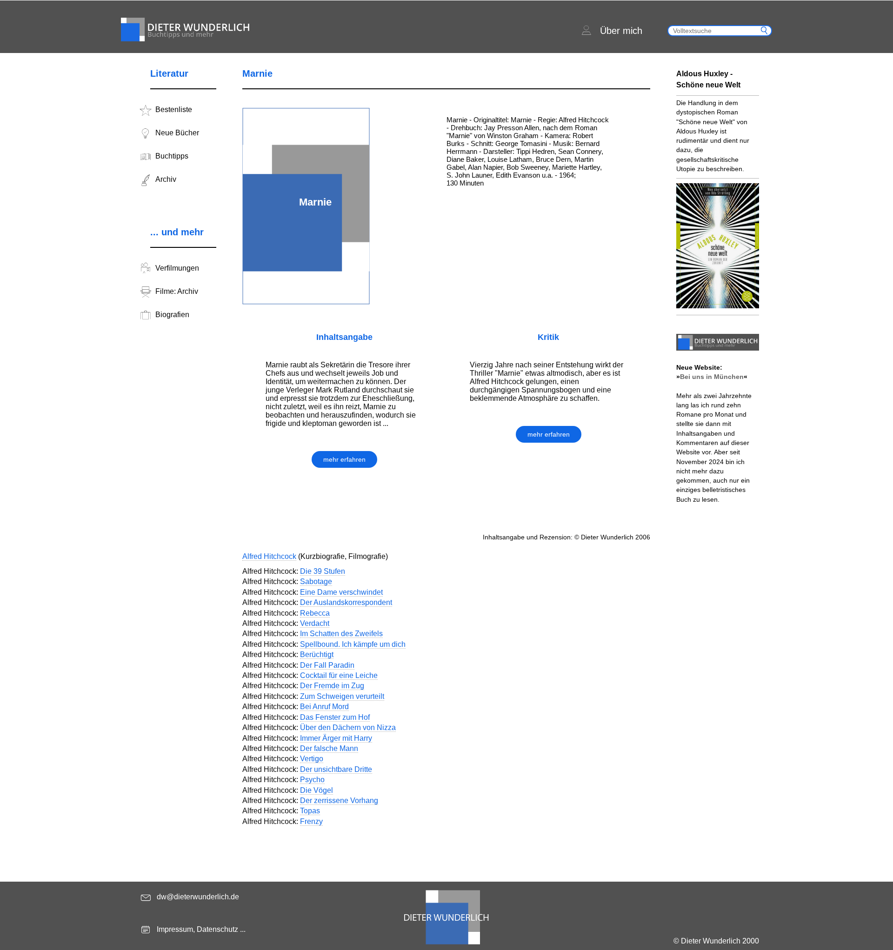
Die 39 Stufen (322, 571)
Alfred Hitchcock (269, 556)
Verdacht (314, 623)
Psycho (312, 780)
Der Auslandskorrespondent (346, 602)
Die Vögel (316, 790)
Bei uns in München (712, 376)
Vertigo (311, 759)
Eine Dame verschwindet (341, 592)
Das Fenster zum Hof (335, 717)
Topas (310, 811)
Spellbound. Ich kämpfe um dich (353, 644)
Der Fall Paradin (327, 665)
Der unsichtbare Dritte (336, 769)
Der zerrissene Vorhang (339, 800)
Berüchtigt (316, 654)
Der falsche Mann (329, 748)
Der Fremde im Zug (332, 686)
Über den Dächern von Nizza (348, 727)
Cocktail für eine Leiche (339, 675)
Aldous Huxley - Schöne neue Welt (708, 79)
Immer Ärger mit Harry (336, 738)
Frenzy (311, 821)
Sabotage (316, 581)
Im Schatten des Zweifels (341, 634)
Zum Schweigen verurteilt (342, 696)
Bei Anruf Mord (324, 707)
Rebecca (315, 613)
